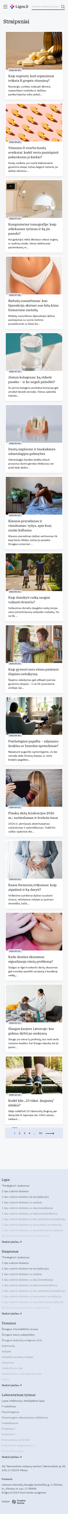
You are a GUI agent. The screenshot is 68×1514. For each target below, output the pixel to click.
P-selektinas (9, 1406)
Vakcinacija (8, 1345)
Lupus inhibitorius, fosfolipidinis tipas (23, 1400)
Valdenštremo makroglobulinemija (22, 1373)
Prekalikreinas (10, 1423)
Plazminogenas (10, 1412)
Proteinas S (8, 1434)
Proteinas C (8, 1428)
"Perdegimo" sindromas (16, 1185)
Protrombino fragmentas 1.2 (18, 1445)
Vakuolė (6, 1351)
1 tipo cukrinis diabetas (15, 1191)
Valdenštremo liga (12, 1368)
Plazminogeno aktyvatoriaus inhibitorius (25, 1417)
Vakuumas (8, 1362)
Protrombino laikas (13, 1451)
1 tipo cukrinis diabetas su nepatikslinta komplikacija (32, 1230)
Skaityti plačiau (11, 1241)
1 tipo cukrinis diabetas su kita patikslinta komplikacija (33, 1219)
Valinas (6, 1379)
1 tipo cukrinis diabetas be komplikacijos (25, 1196)
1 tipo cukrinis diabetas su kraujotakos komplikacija (32, 1224)
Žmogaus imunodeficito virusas (20, 1329)
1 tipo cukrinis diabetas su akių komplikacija (27, 1208)
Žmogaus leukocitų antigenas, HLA (22, 1340)
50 (40, 1133)
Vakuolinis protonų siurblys (17, 1357)
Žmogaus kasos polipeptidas (18, 1334)
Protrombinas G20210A (16, 1439)
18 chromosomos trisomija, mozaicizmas (26, 1235)
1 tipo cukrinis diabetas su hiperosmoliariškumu (29, 1213)
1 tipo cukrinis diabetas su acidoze (22, 1202)
